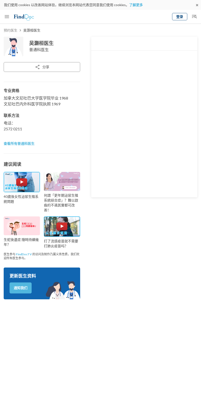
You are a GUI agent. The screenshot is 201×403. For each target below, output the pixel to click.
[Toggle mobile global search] (194, 16)
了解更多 (136, 5)
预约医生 (10, 30)
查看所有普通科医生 (19, 143)
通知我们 (20, 288)
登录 (179, 16)
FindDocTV (24, 254)
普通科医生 (39, 49)
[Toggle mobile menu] (7, 16)
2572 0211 (13, 128)
